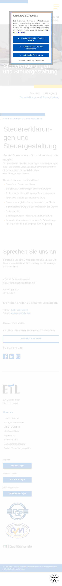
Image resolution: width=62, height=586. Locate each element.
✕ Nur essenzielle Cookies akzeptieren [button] (31, 48)
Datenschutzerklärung (26, 60)
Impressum (40, 60)
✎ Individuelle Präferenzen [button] (31, 55)
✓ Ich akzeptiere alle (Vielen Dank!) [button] (31, 39)
